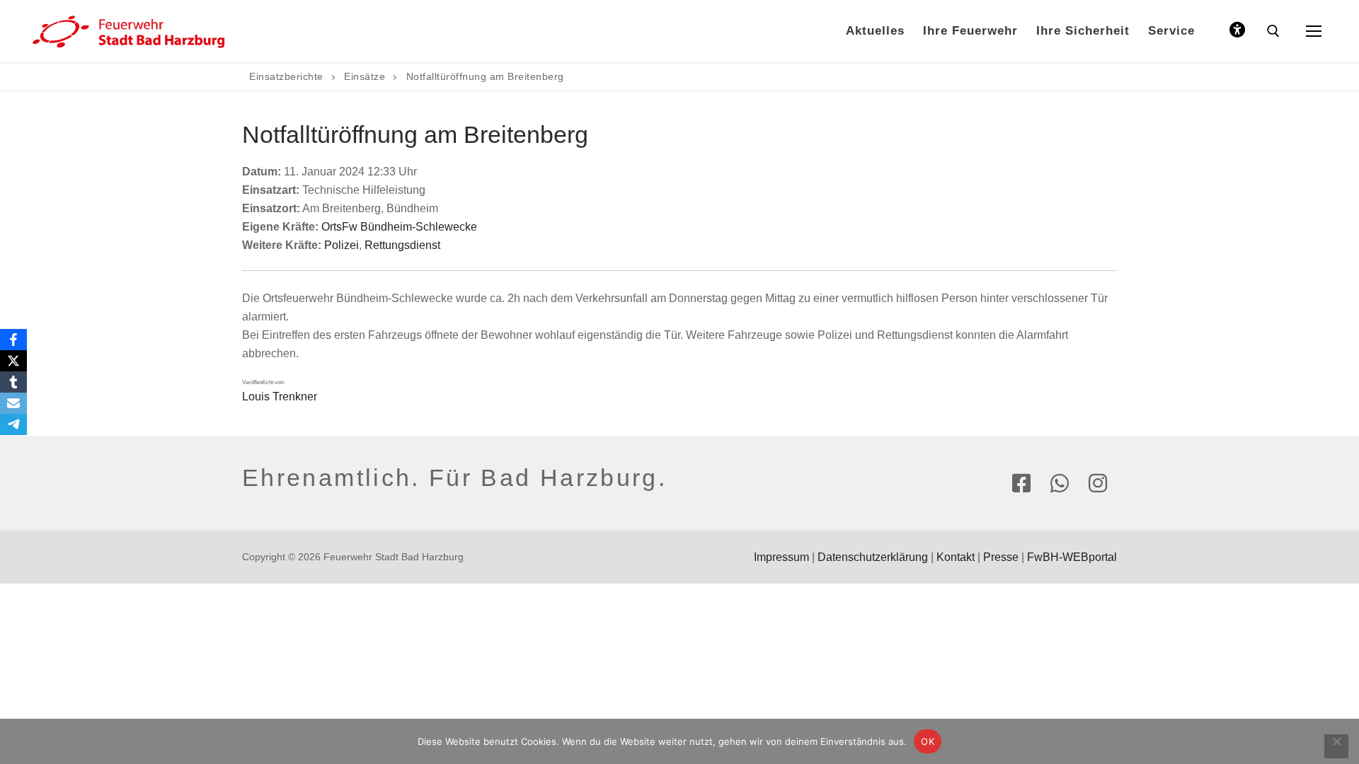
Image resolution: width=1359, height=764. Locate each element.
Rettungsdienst (402, 245)
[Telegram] (13, 424)
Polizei (341, 245)
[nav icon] (1313, 31)
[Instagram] (1098, 483)
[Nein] (1336, 746)
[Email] (13, 403)
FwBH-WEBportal (1072, 557)
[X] (13, 360)
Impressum (781, 557)
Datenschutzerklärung (873, 557)
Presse (1001, 557)
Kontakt (955, 557)
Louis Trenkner (279, 396)
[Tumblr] (13, 382)
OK (927, 741)
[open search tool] (1273, 31)
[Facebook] (1021, 483)
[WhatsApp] (1059, 483)
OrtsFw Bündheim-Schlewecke (399, 227)
